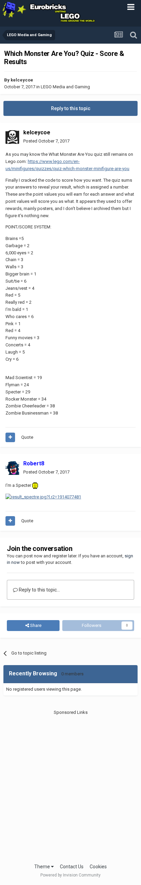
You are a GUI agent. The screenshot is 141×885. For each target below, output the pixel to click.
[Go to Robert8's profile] (12, 468)
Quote (27, 437)
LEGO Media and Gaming (65, 86)
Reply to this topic (70, 108)
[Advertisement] (70, 786)
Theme (42, 866)
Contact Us (72, 866)
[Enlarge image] (43, 496)
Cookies (98, 866)
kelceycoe (22, 79)
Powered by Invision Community (70, 875)
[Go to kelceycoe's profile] (12, 137)
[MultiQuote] (10, 437)
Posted (46, 141)
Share (35, 625)
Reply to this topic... (39, 589)
